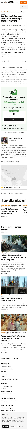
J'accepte (5, 426)
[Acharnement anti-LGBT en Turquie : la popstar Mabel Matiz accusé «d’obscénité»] (14, 322)
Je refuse (13, 426)
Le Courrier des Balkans (10, 2)
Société (3, 14)
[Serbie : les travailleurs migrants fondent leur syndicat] (14, 285)
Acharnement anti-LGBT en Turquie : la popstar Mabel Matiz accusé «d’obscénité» (13, 338)
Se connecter (20, 132)
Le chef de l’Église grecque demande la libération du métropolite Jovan (9, 211)
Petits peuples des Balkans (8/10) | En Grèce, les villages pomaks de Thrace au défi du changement (13, 257)
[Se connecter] (17, 2)
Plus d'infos (20, 426)
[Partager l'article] (8, 61)
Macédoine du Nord (6, 11)
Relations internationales (18, 11)
